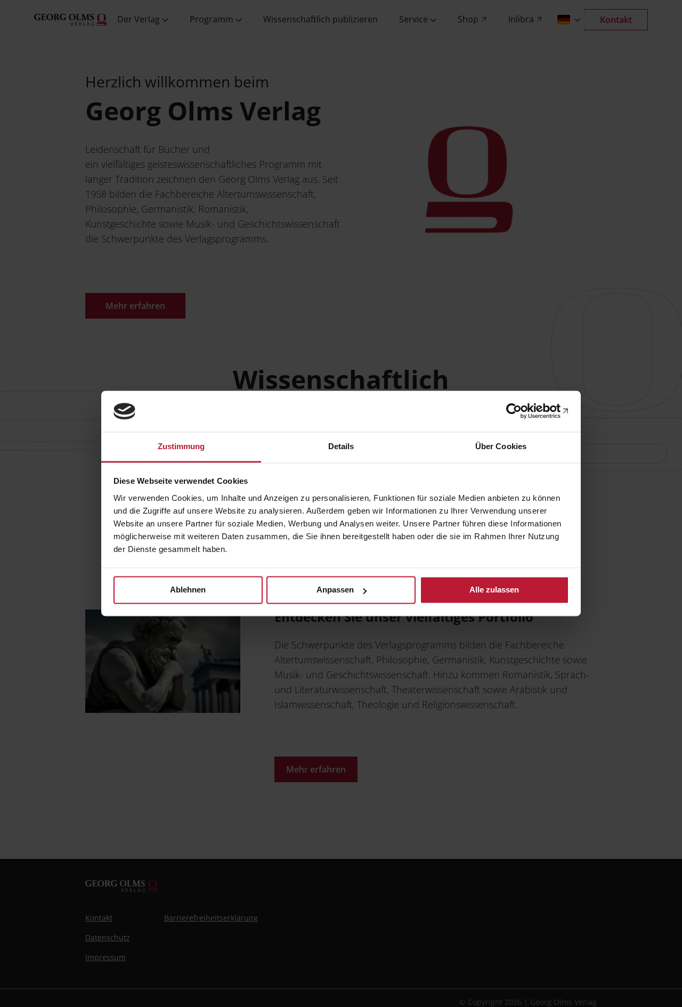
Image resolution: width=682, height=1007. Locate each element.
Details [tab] (341, 446)
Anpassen (335, 590)
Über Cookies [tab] (500, 446)
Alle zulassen (494, 590)
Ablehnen (188, 590)
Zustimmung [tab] (181, 446)
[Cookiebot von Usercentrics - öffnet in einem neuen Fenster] (522, 411)
